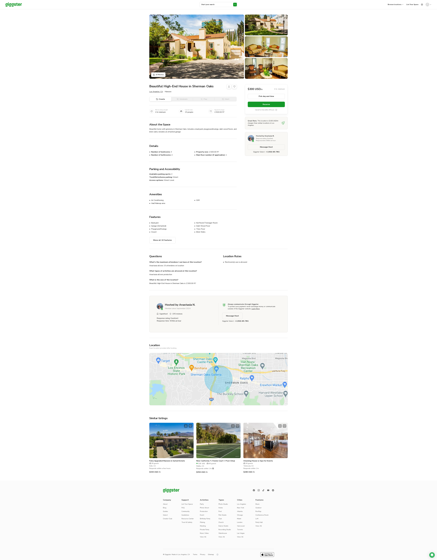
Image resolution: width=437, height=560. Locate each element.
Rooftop (258, 511)
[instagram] (259, 490)
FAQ (183, 508)
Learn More (256, 309)
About (165, 504)
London (239, 522)
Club (220, 519)
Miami (239, 519)
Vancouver (241, 526)
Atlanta (240, 511)
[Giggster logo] (171, 490)
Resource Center (188, 519)
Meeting (203, 526)
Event (202, 515)
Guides (165, 511)
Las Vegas (241, 533)
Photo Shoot (204, 508)
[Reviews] (273, 490)
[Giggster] (13, 4)
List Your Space (412, 4)
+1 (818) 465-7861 (272, 152)
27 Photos (160, 75)
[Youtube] (268, 490)
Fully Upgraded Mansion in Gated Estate (167, 461)
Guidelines (185, 515)
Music (257, 504)
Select (165, 515)
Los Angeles (241, 504)
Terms (195, 554)
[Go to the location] (171, 440)
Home (220, 508)
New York (240, 508)
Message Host (266, 147)
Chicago (240, 515)
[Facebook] (254, 490)
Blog (164, 508)
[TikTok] (263, 490)
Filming (202, 522)
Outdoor (258, 508)
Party (202, 504)
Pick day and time (266, 96)
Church (221, 522)
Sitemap (211, 554)
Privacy (202, 554)
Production (204, 511)
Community (185, 511)
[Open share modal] (186, 426)
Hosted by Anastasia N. (265, 136)
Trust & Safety (187, 522)
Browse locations (394, 4)
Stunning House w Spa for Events (258, 461)
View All (203, 537)
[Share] (229, 86)
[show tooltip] (276, 110)
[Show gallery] (196, 47)
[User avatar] (427, 4)
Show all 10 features (162, 240)
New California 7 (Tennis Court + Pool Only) (215, 461)
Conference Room (261, 515)
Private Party (204, 530)
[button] (432, 555)
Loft (256, 519)
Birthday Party (205, 519)
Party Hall (259, 522)
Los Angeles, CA (156, 91)
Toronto (240, 530)
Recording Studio (224, 530)
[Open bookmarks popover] (234, 86)
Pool (220, 511)
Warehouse (222, 533)
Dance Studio (223, 526)
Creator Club (167, 519)
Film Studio (222, 515)
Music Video (204, 533)
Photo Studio (223, 504)
